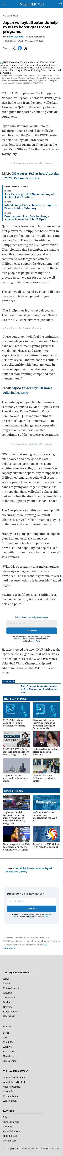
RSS (5, 1037)
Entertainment (11, 988)
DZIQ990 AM (10, 1135)
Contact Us (9, 1051)
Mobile (6, 1032)
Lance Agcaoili (15, 36)
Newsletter (9, 1056)
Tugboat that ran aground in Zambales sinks (15, 778)
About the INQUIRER (14, 1081)
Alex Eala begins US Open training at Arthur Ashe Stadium (29, 195)
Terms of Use (19, 639)
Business (7, 1002)
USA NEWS (9, 1016)
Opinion (7, 1006)
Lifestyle (7, 992)
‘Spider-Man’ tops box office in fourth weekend (45, 752)
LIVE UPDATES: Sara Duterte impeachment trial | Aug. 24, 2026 (16, 752)
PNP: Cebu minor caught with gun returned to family (14, 723)
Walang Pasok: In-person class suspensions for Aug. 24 (45, 816)
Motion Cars (9, 1140)
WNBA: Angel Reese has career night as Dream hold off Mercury (31, 206)
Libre (6, 1117)
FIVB (16, 868)
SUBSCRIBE (32, 908)
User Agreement (12, 1086)
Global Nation (10, 1011)
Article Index (10, 1100)
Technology (9, 997)
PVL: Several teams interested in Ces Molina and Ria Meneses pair (40, 689)
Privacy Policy (35, 641)
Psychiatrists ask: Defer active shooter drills (45, 778)
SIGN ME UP (31, 631)
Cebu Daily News (12, 1131)
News (6, 978)
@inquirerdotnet (35, 36)
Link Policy (9, 1091)
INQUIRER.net (9, 41)
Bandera (7, 1126)
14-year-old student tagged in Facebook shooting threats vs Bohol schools (44, 724)
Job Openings (10, 1060)
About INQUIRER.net (14, 1077)
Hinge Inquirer (11, 1121)
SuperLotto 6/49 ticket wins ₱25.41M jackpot (46, 845)
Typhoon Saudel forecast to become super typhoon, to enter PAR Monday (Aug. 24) (14, 818)
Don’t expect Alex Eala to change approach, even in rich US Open (26, 217)
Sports (6, 983)
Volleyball (11, 15)
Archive (7, 1046)
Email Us (8, 1042)
